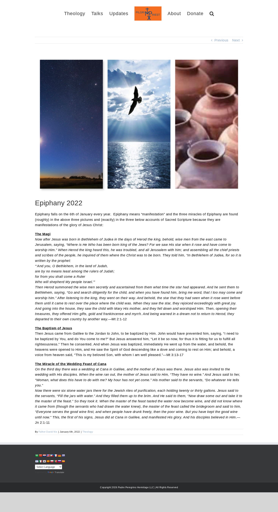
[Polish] (52, 461)
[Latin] (48, 461)
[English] (48, 455)
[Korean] (44, 461)
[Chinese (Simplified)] (40, 455)
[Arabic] (36, 455)
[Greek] (63, 455)
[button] (198, 13)
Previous (221, 40)
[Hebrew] (36, 461)
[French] (55, 455)
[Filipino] (52, 455)
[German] (59, 455)
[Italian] (40, 461)
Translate (59, 472)
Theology (87, 432)
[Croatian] (44, 455)
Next (236, 40)
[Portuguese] (55, 461)
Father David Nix (48, 432)
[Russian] (59, 461)
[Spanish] (63, 461)
